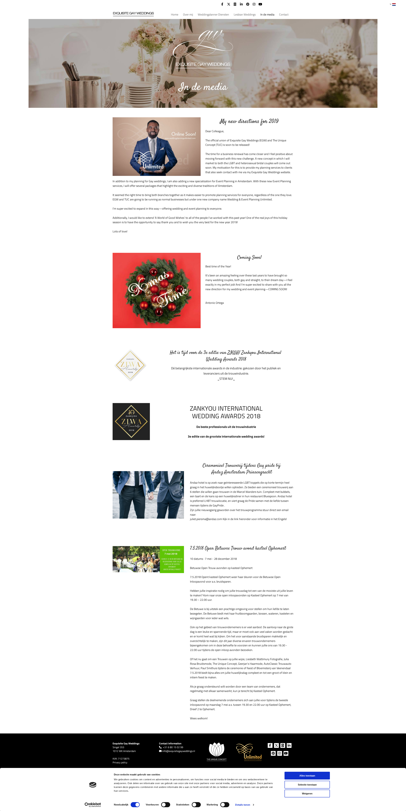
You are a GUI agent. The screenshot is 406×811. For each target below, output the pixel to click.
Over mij (188, 14)
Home (174, 14)
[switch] (165, 804)
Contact (283, 14)
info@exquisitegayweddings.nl (178, 751)
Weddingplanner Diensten (213, 14)
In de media (267, 14)
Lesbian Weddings (245, 14)
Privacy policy (120, 762)
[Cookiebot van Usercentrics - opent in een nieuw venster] (93, 804)
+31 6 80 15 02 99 (173, 747)
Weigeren (307, 793)
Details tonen (242, 804)
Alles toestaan (307, 775)
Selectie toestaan (307, 784)
